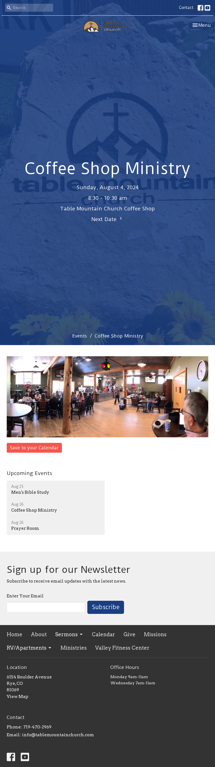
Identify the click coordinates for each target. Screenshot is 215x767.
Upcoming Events (29, 473)
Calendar (103, 634)
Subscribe (106, 607)
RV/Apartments (26, 648)
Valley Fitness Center (122, 648)
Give (129, 634)
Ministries (73, 648)
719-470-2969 (37, 727)
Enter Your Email (25, 596)
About (39, 634)
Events (79, 336)
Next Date (105, 219)
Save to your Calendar (34, 447)
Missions (155, 634)
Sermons (66, 634)
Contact (186, 7)
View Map (17, 696)
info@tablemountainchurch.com (58, 734)
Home (14, 634)
